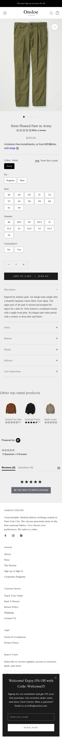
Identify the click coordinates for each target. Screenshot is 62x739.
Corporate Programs (14, 576)
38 (39, 201)
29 (19, 194)
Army (9, 166)
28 (9, 194)
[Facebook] (5, 535)
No (9, 249)
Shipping (8, 612)
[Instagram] (13, 535)
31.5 (9, 228)
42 (9, 207)
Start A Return (11, 601)
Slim (22, 180)
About (7, 554)
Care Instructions (12, 371)
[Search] (51, 12)
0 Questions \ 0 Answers (15, 454)
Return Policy (11, 607)
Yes (19, 249)
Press (6, 560)
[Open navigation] (5, 12)
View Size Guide (49, 160)
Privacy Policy (11, 642)
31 (39, 194)
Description (9, 289)
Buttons (8, 338)
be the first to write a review (31, 490)
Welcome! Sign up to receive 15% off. (31, 3)
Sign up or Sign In (13, 571)
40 (49, 201)
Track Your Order (13, 595)
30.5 (39, 222)
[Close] (55, 677)
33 (9, 201)
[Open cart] (57, 13)
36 (29, 201)
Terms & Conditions (15, 637)
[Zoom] (55, 27)
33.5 (49, 228)
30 (29, 194)
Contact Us (10, 618)
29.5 (19, 222)
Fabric (7, 327)
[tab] (8, 468)
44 (19, 207)
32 (49, 194)
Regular (10, 180)
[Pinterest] (21, 535)
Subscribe (31, 728)
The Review (10, 565)
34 (19, 201)
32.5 (29, 228)
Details (7, 349)
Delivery (8, 360)
